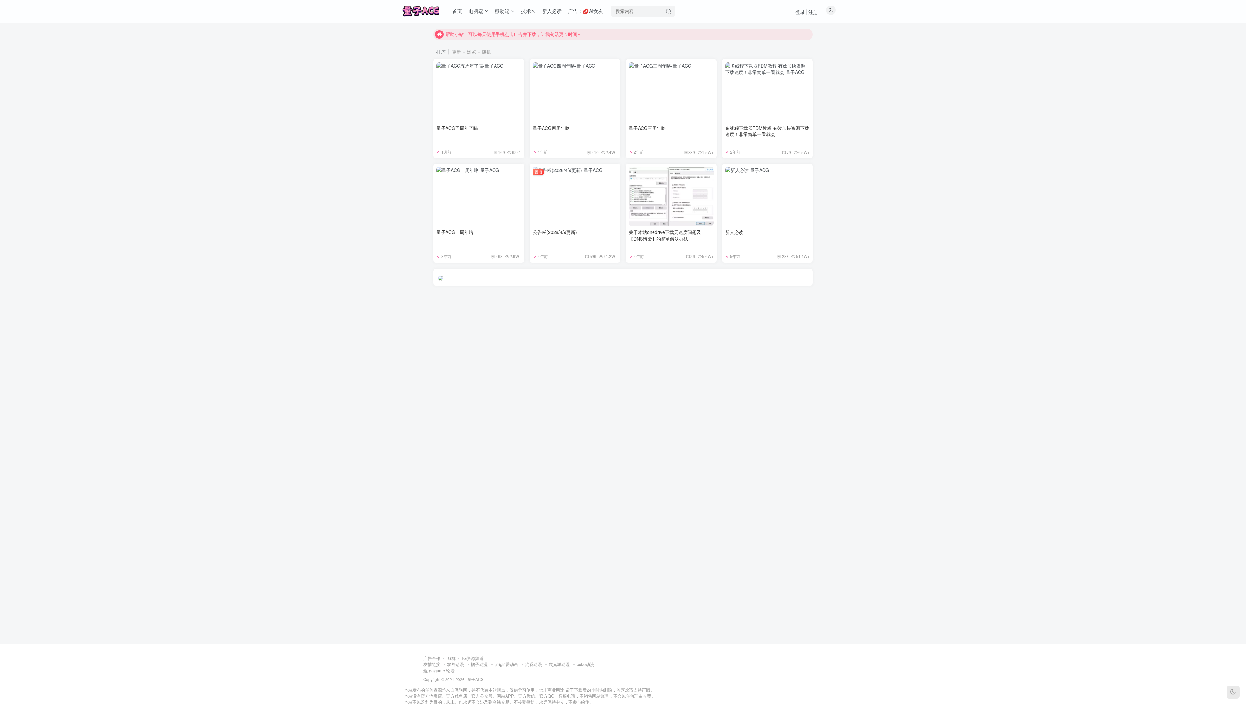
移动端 (502, 10)
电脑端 (476, 10)
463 (499, 256)
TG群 (451, 658)
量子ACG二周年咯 (454, 232)
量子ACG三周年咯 (647, 128)
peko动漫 (585, 664)
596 (593, 256)
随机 (486, 51)
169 (501, 152)
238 (785, 256)
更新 (456, 51)
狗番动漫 (533, 664)
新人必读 (552, 10)
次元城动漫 (559, 664)
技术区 (528, 10)
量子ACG (475, 679)
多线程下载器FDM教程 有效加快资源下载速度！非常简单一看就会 (767, 131)
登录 (800, 11)
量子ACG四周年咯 (551, 128)
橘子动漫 (479, 664)
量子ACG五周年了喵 (457, 128)
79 (789, 152)
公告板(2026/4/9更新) (555, 232)
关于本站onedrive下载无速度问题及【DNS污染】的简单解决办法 (665, 235)
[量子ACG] (420, 10)
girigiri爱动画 (506, 664)
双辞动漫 (455, 664)
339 (691, 152)
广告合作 (431, 658)
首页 (457, 10)
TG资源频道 (472, 658)
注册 (813, 11)
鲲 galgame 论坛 (439, 670)
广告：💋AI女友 (585, 10)
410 (595, 152)
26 (692, 256)
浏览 (471, 51)
